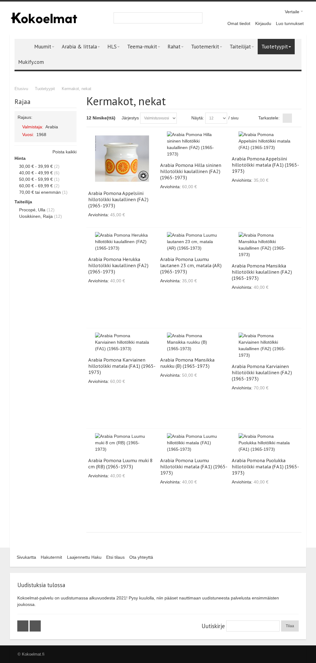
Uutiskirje (213, 626)
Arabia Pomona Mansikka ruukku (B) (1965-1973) (187, 362)
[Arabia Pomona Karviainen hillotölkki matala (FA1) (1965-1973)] (122, 342)
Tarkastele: (269, 117)
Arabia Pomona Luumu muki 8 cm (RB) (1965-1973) (120, 463)
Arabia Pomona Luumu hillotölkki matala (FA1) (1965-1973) (193, 466)
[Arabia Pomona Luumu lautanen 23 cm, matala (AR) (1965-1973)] (194, 241)
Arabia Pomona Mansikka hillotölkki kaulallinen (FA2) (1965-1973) (262, 271)
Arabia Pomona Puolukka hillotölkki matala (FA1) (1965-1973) (265, 466)
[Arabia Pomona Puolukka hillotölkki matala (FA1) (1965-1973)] (266, 443)
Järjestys (130, 117)
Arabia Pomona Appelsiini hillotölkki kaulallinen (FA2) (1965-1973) (118, 199)
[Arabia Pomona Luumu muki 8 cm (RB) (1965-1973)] (122, 443)
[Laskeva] (182, 118)
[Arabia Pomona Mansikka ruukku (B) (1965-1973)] (194, 342)
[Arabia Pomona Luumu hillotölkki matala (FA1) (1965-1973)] (194, 443)
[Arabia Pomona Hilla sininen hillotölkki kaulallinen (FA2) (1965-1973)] (194, 144)
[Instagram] (35, 626)
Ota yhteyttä (141, 557)
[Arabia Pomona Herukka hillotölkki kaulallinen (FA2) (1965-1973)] (122, 241)
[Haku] (197, 18)
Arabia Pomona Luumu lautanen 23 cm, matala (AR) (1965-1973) (191, 265)
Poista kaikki (64, 151)
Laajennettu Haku (84, 557)
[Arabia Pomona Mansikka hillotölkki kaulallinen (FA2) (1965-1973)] (266, 245)
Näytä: (197, 117)
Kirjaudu (263, 23)
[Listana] (296, 118)
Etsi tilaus (115, 557)
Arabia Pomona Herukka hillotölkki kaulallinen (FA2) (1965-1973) (118, 265)
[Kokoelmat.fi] (44, 18)
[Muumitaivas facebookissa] (23, 626)
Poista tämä (70, 126)
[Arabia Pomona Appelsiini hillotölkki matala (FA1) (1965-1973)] (266, 141)
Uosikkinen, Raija (36, 216)
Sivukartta (26, 557)
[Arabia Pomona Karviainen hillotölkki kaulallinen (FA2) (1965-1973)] (266, 345)
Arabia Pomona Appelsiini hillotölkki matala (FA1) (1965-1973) (265, 164)
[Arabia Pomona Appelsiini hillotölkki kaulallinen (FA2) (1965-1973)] (122, 158)
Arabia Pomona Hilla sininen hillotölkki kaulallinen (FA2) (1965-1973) (190, 171)
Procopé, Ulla (32, 209)
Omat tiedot (238, 23)
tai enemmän (40, 192)
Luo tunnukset (290, 23)
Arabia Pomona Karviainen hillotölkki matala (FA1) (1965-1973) (122, 365)
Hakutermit (51, 557)
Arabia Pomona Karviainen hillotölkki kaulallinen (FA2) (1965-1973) (262, 372)
